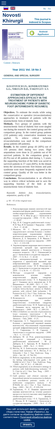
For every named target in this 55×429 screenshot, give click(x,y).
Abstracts (16, 63)
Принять (27, 425)
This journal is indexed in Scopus (40, 20)
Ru (44, 8)
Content (7, 63)
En (49, 8)
